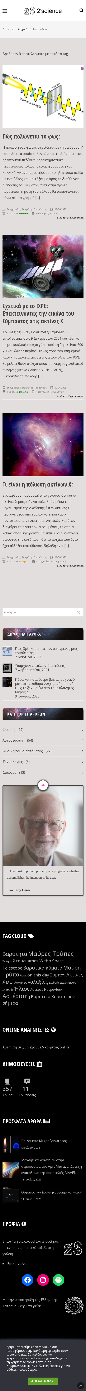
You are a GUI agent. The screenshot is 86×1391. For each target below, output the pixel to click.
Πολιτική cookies (48, 1366)
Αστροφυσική (58, 561)
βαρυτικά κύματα (42, 967)
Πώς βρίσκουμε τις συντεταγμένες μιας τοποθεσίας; (46, 650)
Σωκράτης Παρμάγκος (34, 209)
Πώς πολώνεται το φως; (31, 136)
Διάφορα (9, 772)
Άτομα (19, 961)
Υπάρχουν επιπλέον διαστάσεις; (40, 665)
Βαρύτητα (15, 954)
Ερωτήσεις (27, 1095)
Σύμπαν (58, 975)
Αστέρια (13, 996)
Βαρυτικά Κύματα (49, 996)
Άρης (23, 975)
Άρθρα (8, 1095)
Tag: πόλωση (40, 29)
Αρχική (22, 29)
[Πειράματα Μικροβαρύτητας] (11, 1144)
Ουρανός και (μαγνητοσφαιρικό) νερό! (51, 1192)
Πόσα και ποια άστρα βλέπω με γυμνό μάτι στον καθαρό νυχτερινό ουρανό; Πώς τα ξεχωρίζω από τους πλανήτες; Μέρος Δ (45, 685)
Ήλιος (21, 988)
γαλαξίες (38, 981)
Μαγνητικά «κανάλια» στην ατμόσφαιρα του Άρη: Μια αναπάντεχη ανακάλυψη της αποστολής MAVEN (51, 1166)
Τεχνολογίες (57, 391)
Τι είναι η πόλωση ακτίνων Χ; (38, 484)
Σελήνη (7, 961)
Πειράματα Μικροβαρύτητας (44, 1140)
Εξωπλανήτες (16, 982)
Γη (27, 996)
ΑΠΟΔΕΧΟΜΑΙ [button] (43, 1381)
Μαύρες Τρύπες (51, 953)
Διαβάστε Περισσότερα (70, 217)
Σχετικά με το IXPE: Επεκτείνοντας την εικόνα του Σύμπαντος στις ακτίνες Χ (38, 313)
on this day (38, 975)
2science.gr (41, 1358)
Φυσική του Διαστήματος (23, 751)
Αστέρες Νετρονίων (46, 989)
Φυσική (54, 213)
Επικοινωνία (17, 1263)
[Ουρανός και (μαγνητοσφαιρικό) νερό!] (11, 1195)
